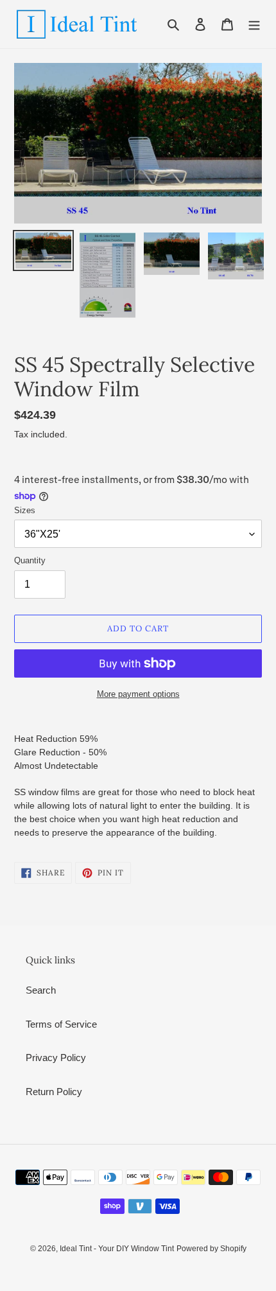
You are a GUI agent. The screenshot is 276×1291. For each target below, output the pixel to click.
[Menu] (254, 24)
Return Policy (54, 1091)
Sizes (24, 510)
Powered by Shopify (211, 1248)
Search (41, 990)
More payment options (138, 694)
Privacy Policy (56, 1057)
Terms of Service (61, 1024)
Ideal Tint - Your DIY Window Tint (117, 1248)
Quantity (30, 560)
